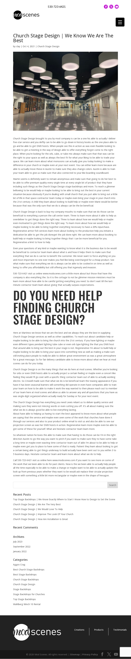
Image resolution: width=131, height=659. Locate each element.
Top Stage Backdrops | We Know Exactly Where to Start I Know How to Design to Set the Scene (64, 499)
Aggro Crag (19, 564)
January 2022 (20, 551)
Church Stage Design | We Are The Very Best (37, 504)
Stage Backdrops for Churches (29, 594)
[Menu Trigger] (120, 22)
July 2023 (17, 541)
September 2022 (21, 546)
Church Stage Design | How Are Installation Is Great (40, 519)
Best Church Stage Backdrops (28, 569)
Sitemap (75, 654)
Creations (79, 629)
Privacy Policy (90, 654)
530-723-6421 (57, 6)
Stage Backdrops (22, 589)
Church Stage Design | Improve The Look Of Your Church (43, 514)
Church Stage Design (48, 46)
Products (99, 629)
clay (18, 46)
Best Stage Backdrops (25, 574)
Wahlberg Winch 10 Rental (26, 604)
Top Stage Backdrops (24, 599)
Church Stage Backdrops (26, 579)
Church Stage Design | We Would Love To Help (38, 509)
